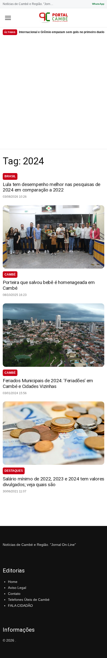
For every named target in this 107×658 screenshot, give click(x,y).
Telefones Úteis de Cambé (29, 600)
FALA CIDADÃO (20, 606)
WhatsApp (98, 3)
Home (12, 582)
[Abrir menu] (8, 17)
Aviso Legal (17, 588)
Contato (14, 594)
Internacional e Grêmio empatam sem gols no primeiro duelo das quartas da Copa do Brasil (61, 32)
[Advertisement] (53, 93)
